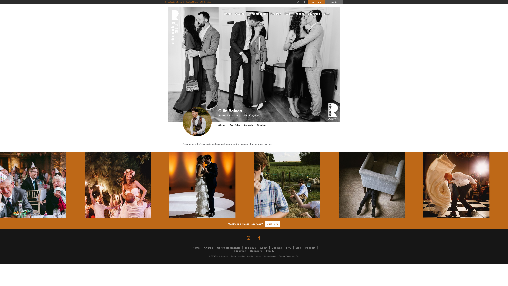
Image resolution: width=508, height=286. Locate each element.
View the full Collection (203, 2)
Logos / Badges (270, 256)
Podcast (299, 13)
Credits (250, 256)
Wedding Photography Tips (289, 256)
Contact (262, 125)
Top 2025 (250, 247)
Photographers (257, 13)
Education (314, 13)
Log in (334, 2)
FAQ (287, 13)
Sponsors (256, 251)
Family (270, 251)
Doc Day (275, 13)
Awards (239, 13)
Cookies (241, 256)
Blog (326, 13)
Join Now (316, 2)
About (222, 125)
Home (227, 13)
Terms (233, 256)
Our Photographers (229, 247)
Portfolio (235, 125)
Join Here (272, 224)
